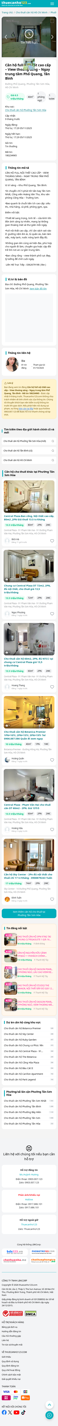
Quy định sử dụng (10, 1361)
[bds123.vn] (15, 1252)
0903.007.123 (35, 1179)
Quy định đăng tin (10, 1365)
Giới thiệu (6, 1356)
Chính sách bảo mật (11, 1374)
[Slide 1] (29, 64)
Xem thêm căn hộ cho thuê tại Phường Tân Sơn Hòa (29, 913)
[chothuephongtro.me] (43, 1260)
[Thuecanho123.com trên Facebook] (4, 1412)
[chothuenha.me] (15, 1260)
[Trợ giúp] (49, 1415)
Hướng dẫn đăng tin (11, 1331)
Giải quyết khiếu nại (11, 1379)
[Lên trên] (49, 1405)
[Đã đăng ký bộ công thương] (12, 1313)
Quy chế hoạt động (11, 1370)
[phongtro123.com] (43, 1252)
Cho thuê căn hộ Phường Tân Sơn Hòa (25, 110)
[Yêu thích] (51, 541)
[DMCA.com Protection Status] (30, 1313)
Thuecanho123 (32, 1229)
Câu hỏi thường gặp (11, 1336)
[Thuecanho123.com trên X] (10, 1412)
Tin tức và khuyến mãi (12, 1344)
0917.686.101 (35, 1204)
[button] (52, 3)
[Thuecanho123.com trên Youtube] (16, 1412)
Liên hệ (5, 1340)
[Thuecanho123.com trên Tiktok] (23, 1412)
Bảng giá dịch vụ (9, 1327)
